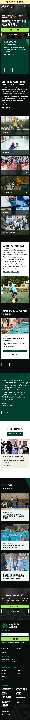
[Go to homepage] (7, 6)
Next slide (7, 412)
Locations (18, 649)
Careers (3, 673)
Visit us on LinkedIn (7, 714)
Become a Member (15, 30)
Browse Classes (15, 351)
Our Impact (18, 670)
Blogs (17, 676)
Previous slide (3, 412)
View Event (6, 465)
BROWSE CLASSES (9, 54)
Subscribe (15, 639)
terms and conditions (21, 642)
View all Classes (6, 314)
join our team (5, 108)
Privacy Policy (21, 710)
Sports (4, 512)
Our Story (3, 670)
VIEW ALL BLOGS (6, 488)
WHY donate (6, 271)
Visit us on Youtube (9, 714)
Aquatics (4, 543)
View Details (15, 354)
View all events (14, 434)
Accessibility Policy (5, 711)
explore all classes (15, 34)
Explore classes (15, 611)
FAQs (2, 679)
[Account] (22, 6)
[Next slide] (8, 364)
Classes (18, 673)
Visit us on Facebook (2, 714)
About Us (4, 105)
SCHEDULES (4, 649)
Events (3, 676)
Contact (4, 653)
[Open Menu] (28, 6)
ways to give (15, 271)
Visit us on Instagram (4, 714)
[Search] (25, 6)
